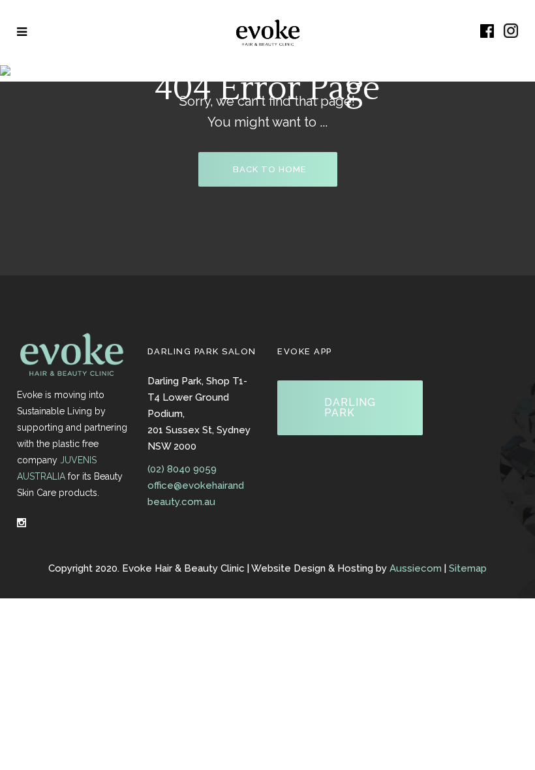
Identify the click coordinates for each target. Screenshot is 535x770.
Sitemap (468, 568)
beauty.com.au (181, 502)
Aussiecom (416, 568)
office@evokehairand (195, 485)
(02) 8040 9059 (182, 469)
